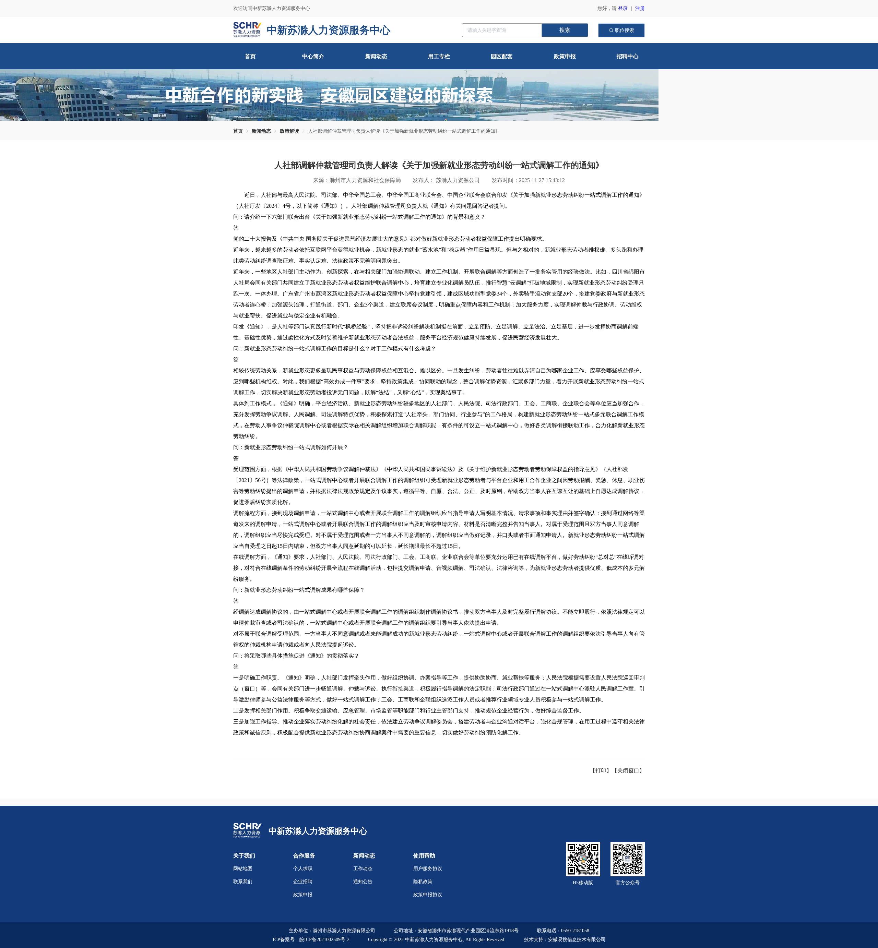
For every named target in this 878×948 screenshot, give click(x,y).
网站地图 (242, 868)
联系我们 (242, 881)
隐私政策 (422, 881)
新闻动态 (376, 56)
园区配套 (502, 56)
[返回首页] (247, 831)
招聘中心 (628, 56)
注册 (640, 8)
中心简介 (313, 56)
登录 (623, 8)
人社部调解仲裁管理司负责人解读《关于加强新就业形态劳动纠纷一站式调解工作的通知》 (404, 131)
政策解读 (289, 131)
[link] (238, 131)
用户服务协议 (427, 868)
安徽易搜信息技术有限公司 (577, 939)
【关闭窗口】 (628, 770)
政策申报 (565, 56)
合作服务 (304, 856)
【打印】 (601, 770)
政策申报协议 (427, 894)
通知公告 (362, 881)
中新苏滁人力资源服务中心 (318, 831)
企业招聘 (302, 881)
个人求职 (302, 868)
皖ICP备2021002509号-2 (324, 939)
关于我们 (244, 856)
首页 (250, 56)
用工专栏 (439, 56)
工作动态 (362, 868)
